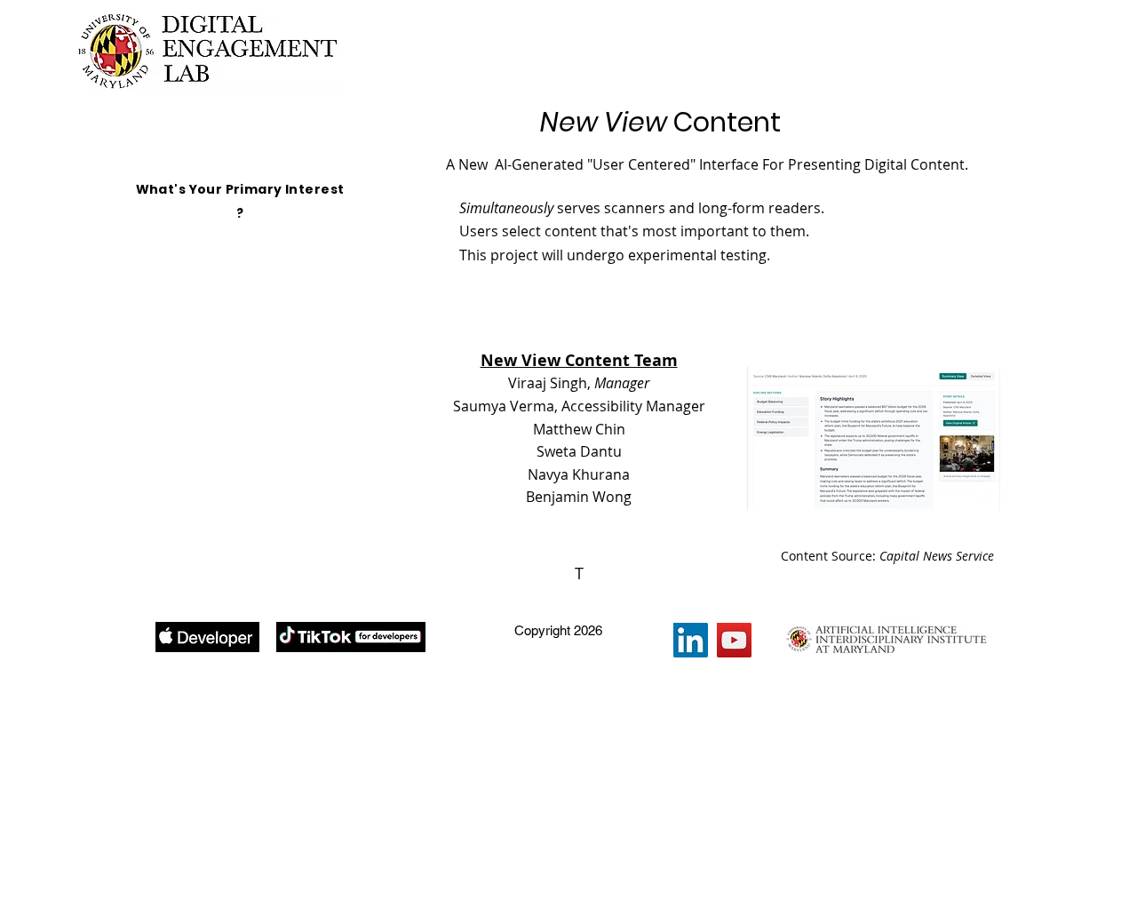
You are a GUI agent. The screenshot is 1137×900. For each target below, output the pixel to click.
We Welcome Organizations (259, 471)
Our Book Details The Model (259, 349)
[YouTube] (734, 640)
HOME (259, 187)
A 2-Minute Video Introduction (259, 227)
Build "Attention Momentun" (258, 308)
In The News (259, 511)
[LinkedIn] (690, 640)
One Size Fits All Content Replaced (259, 267)
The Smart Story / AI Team (259, 430)
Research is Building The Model (259, 389)
